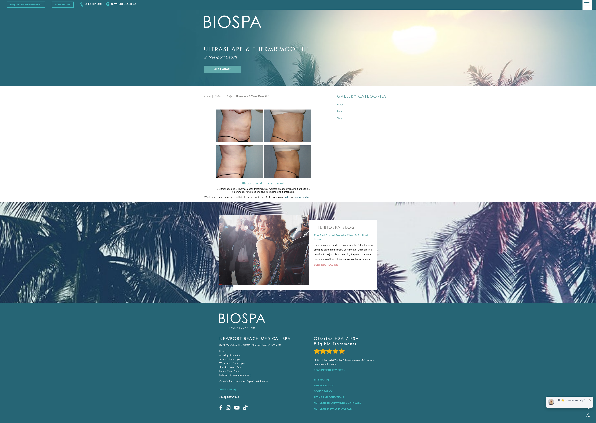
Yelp (287, 197)
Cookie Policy (323, 391)
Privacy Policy (324, 385)
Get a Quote (222, 69)
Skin (339, 118)
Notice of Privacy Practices (333, 408)
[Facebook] (221, 407)
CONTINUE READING (326, 264)
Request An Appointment (26, 4)
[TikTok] (245, 407)
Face (339, 111)
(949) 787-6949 (229, 397)
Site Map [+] (321, 379)
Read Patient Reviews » (329, 370)
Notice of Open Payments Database (337, 402)
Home (207, 96)
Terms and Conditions (329, 397)
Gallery (218, 96)
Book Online (62, 4)
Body (229, 96)
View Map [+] (227, 389)
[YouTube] (237, 407)
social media (302, 197)
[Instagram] (228, 407)
